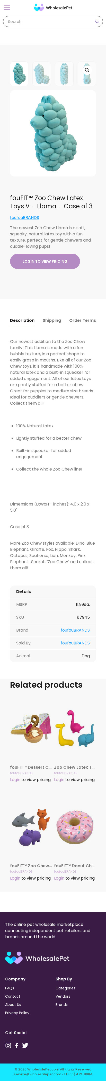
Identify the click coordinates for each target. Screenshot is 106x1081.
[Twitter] (25, 1045)
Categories (65, 988)
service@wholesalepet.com (37, 1074)
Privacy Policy (17, 1012)
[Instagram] (8, 1045)
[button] (87, 70)
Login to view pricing (45, 261)
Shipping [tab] (52, 320)
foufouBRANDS (24, 217)
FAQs (9, 988)
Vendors (63, 996)
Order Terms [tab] (82, 320)
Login (15, 780)
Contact (12, 996)
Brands (62, 1004)
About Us (13, 1004)
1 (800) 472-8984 (78, 1074)
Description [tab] (22, 320)
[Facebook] (16, 1045)
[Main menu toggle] (7, 8)
